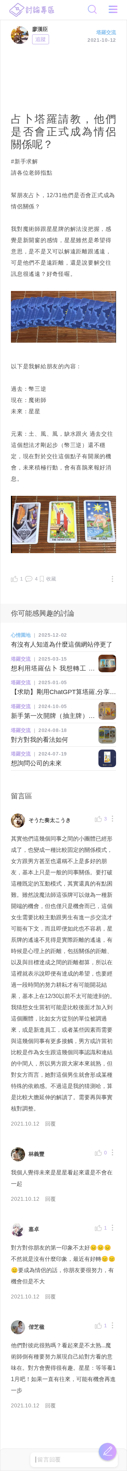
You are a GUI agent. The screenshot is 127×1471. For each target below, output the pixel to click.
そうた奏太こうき (50, 820)
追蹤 (40, 39)
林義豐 (36, 1154)
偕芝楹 (36, 1327)
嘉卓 (34, 1229)
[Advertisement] (63, 77)
